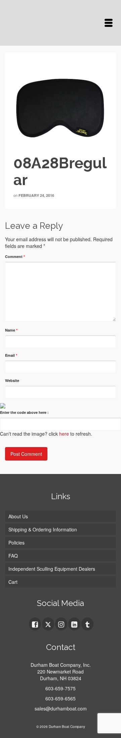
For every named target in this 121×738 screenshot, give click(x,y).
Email (11, 355)
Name (11, 330)
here (64, 433)
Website (12, 380)
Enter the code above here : (24, 412)
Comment (15, 256)
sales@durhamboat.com (61, 708)
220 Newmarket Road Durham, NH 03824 (60, 675)
